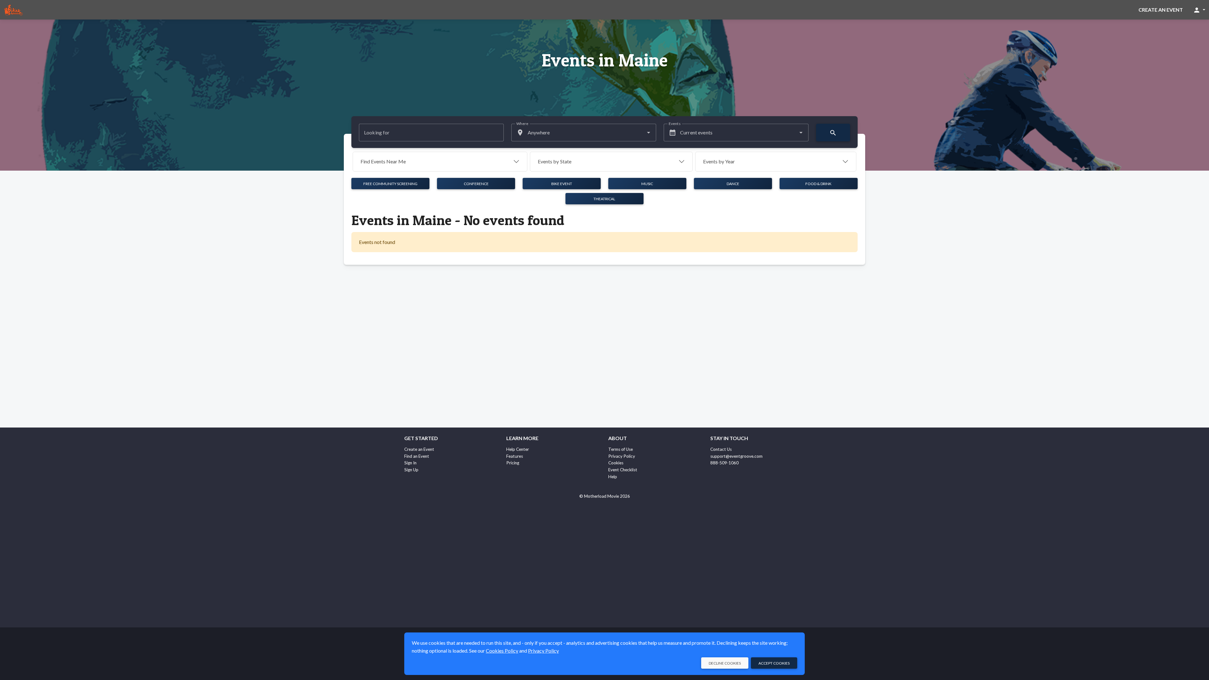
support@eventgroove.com (736, 456)
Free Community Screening (390, 183)
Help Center (517, 449)
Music (647, 183)
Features (514, 456)
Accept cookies (774, 663)
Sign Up (411, 469)
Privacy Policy (621, 456)
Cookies (615, 462)
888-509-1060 (724, 462)
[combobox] (583, 132)
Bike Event (561, 183)
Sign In (410, 462)
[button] (1199, 9)
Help (612, 476)
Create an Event (1160, 10)
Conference (476, 183)
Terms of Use (620, 449)
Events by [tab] (554, 161)
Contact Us (721, 449)
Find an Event (416, 456)
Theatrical (604, 198)
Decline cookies (725, 663)
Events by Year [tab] (719, 161)
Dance (733, 183)
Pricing (512, 462)
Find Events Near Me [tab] (383, 161)
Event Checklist (622, 469)
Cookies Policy (502, 651)
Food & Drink (818, 183)
